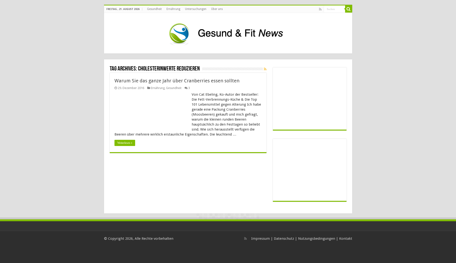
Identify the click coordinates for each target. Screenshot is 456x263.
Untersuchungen (195, 9)
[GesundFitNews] (228, 32)
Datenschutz (284, 238)
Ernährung (173, 9)
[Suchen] (348, 9)
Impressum (260, 238)
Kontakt (345, 238)
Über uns (217, 9)
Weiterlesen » (124, 143)
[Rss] (320, 9)
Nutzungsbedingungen (316, 238)
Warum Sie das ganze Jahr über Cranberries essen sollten (176, 81)
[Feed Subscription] (265, 69)
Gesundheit (154, 9)
